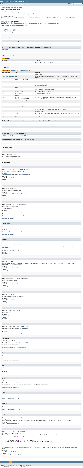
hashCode (17, 95)
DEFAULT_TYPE (5, 49)
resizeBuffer (52, 122)
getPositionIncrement (19, 89)
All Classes (2, 3)
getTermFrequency (18, 93)
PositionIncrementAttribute (40, 17)
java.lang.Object (4, 11)
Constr (12, 4)
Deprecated (20, 1)
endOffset (17, 83)
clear (16, 74)
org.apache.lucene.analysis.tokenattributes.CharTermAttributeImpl (19, 13)
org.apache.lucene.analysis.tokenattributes (14, 7)
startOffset (17, 113)
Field (9, 4)
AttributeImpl (21, 79)
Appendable (3, 17)
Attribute (10, 18)
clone (16, 76)
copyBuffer (35, 122)
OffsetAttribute (30, 17)
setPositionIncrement (19, 103)
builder (4, 43)
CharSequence (9, 17)
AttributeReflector (19, 98)
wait (22, 135)
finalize (4, 135)
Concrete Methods (24, 70)
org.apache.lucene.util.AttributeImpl (11, 12)
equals (16, 87)
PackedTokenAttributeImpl (8, 62)
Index (24, 1)
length (47, 122)
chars (3, 141)
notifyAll (18, 135)
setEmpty (58, 122)
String (20, 111)
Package (6, 1)
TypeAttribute (4, 18)
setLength (63, 122)
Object (19, 87)
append (3, 122)
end (15, 81)
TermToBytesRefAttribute (75, 17)
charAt (31, 122)
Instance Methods (14, 70)
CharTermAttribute (22, 17)
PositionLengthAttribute (53, 17)
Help (27, 1)
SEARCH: (68, 3)
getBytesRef (42, 122)
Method (16, 4)
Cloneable (15, 17)
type (16, 116)
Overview (2, 1)
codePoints (8, 141)
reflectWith (17, 97)
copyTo (16, 79)
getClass (9, 135)
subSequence (69, 122)
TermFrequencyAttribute (64, 17)
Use (13, 1)
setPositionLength (19, 106)
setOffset (17, 100)
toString (75, 122)
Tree (16, 1)
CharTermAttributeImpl (10, 22)
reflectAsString (6, 129)
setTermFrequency (18, 109)
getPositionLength (19, 91)
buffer (27, 122)
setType (16, 111)
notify (13, 135)
